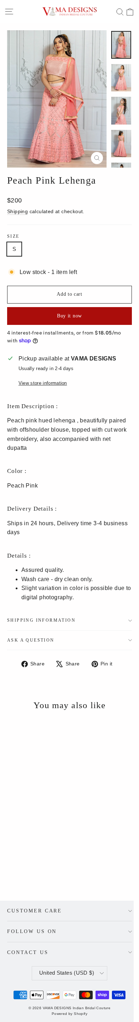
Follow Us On (32, 931)
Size (13, 236)
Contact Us (27, 952)
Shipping (17, 211)
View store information (43, 383)
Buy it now (69, 315)
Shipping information (41, 620)
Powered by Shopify (69, 1014)
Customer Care (34, 910)
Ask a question (31, 640)
